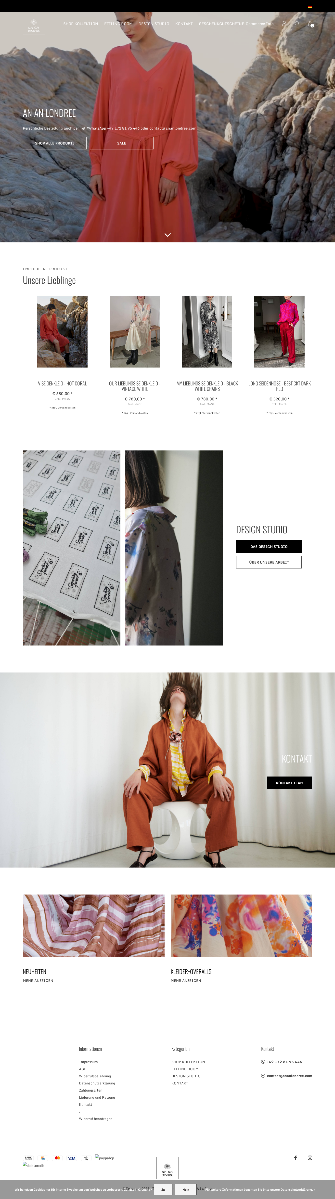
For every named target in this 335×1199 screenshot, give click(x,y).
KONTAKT (184, 23)
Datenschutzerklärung (97, 1083)
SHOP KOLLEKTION (80, 23)
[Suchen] (297, 23)
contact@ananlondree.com (289, 1076)
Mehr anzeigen (38, 980)
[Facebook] (295, 1157)
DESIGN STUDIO (154, 23)
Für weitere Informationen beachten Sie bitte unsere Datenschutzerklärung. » (260, 1189)
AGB (83, 1069)
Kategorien (180, 1048)
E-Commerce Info (258, 23)
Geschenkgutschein (220, 23)
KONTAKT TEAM (289, 783)
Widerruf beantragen (95, 1118)
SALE (121, 143)
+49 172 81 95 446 (284, 1062)
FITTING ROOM (118, 23)
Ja (163, 1189)
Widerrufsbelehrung (95, 1076)
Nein (185, 1189)
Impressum (88, 1062)
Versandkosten (67, 407)
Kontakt (85, 1104)
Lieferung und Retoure (97, 1097)
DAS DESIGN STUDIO (269, 546)
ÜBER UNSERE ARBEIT (269, 562)
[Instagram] (310, 1157)
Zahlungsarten (90, 1090)
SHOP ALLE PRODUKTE (55, 143)
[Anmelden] (284, 23)
